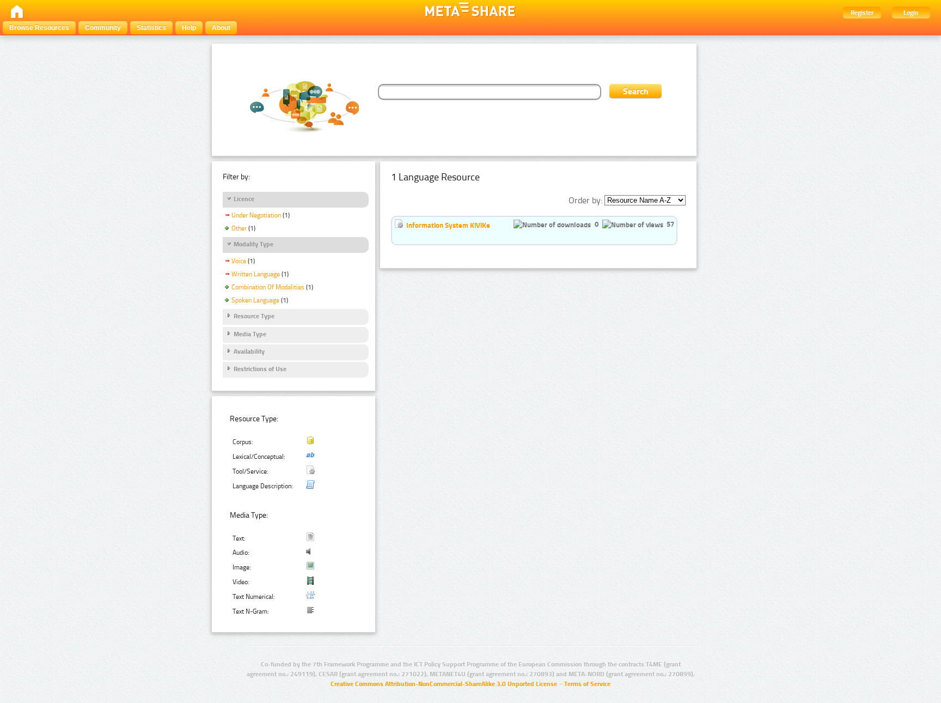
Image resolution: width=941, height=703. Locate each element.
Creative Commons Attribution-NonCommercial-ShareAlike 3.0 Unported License (444, 684)
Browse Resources (39, 28)
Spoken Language (255, 300)
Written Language (255, 274)
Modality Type (253, 244)
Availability (249, 351)
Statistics (151, 28)
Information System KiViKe (448, 225)
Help (189, 28)
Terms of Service (587, 684)
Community (103, 28)
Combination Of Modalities (267, 287)
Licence (244, 199)
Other (239, 228)
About (221, 28)
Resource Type (254, 316)
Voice (238, 261)
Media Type (250, 334)
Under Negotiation (256, 215)
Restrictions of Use (260, 369)
